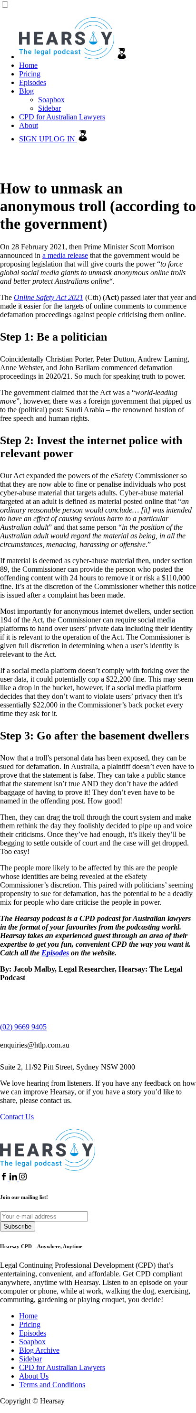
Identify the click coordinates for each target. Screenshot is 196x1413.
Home (28, 65)
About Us (34, 1376)
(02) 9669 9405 (23, 1027)
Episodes (32, 82)
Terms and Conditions (52, 1385)
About (28, 125)
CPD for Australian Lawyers (62, 117)
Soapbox (51, 100)
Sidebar (49, 108)
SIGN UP (34, 139)
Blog (26, 91)
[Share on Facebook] (5, 1178)
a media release (65, 255)
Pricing (29, 74)
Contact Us (17, 1117)
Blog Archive (39, 1350)
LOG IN (63, 139)
